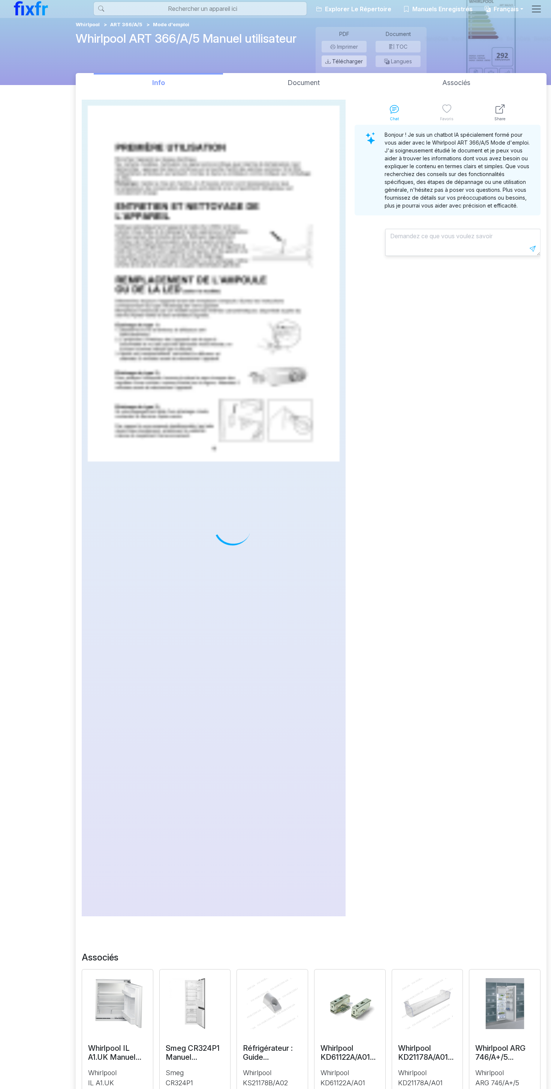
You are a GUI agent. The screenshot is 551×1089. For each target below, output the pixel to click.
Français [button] (505, 9)
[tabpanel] (448, 520)
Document (303, 83)
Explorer (357, 9)
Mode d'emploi (171, 24)
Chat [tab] (394, 119)
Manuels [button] (442, 9)
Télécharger (347, 61)
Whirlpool (88, 24)
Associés (456, 83)
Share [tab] (499, 119)
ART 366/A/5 (126, 24)
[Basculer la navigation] (536, 9)
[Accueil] (30, 8)
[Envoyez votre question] (533, 249)
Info (158, 83)
